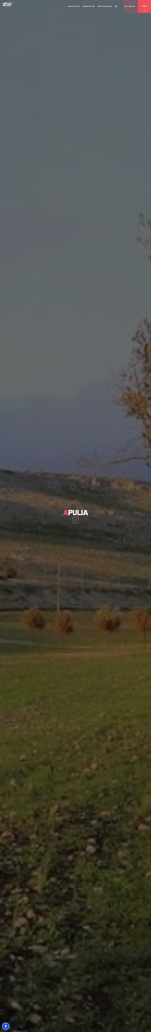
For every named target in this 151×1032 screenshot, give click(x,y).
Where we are (89, 6)
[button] (5, 1026)
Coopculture (74, 6)
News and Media (105, 6)
